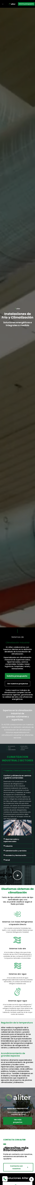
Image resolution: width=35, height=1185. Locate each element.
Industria (8, 846)
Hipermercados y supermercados (11, 840)
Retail (7, 860)
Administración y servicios (15, 851)
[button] (2, 4)
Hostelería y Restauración (15, 855)
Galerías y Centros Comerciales (18, 770)
